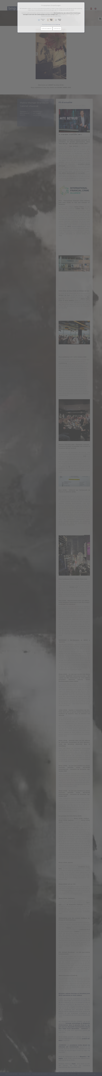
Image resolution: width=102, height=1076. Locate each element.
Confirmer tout (57, 28)
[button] (51, 24)
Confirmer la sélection (46, 28)
